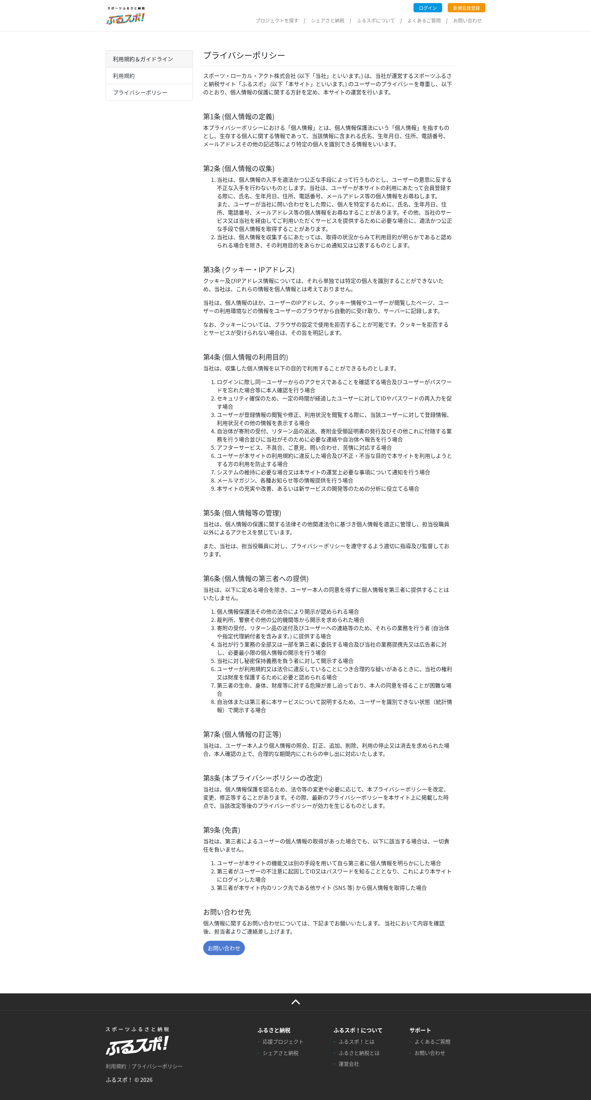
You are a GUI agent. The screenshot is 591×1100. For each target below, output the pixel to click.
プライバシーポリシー (140, 92)
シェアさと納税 (327, 20)
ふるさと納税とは (359, 1052)
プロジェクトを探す (277, 20)
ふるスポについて (376, 20)
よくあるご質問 (424, 20)
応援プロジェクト (283, 1041)
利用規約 (124, 75)
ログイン (428, 7)
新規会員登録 (466, 7)
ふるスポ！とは (357, 1041)
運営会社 (349, 1063)
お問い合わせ (467, 20)
